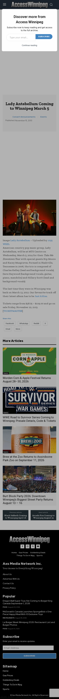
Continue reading (29, 45)
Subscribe (44, 36)
